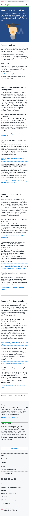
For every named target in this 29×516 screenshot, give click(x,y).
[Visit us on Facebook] (2, 478)
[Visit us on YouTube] (12, 478)
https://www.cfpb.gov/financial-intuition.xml (13, 73)
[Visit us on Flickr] (15, 478)
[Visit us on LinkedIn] (9, 478)
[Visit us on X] (5, 478)
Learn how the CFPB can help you (9, 417)
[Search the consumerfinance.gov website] (27, 4)
